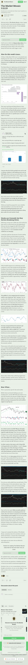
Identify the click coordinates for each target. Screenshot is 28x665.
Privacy (16, 654)
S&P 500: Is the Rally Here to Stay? (8, 611)
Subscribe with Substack (15, 643)
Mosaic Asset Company (10, 613)
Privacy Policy (14, 648)
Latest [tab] (6, 606)
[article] (14, 612)
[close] (24, 617)
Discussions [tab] (11, 606)
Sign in (25, 1)
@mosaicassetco (22, 558)
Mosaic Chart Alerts (18, 43)
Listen (25, 15)
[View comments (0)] (7, 19)
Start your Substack (10, 659)
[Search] (25, 606)
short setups (13, 456)
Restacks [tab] (10, 589)
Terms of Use (20, 646)
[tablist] (6, 590)
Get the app (20, 659)
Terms (20, 654)
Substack (8, 662)
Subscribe (20, 1)
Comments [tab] (4, 589)
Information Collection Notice (16, 647)
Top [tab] (2, 606)
